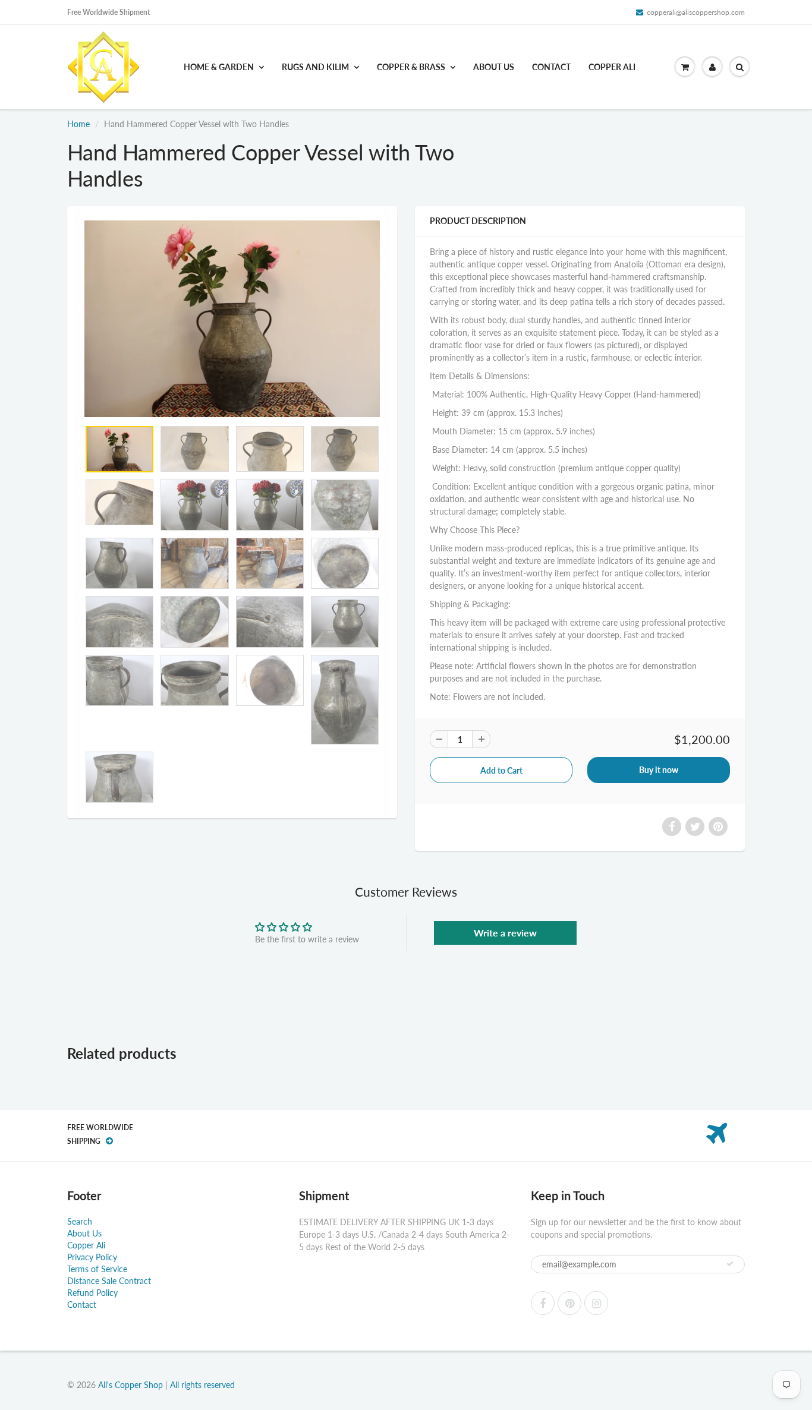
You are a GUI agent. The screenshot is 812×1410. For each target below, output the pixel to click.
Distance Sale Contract (109, 1281)
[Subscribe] (730, 1263)
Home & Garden (219, 67)
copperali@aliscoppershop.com (696, 12)
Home (78, 124)
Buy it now (658, 770)
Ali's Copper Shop (130, 1385)
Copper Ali (611, 67)
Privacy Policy (92, 1257)
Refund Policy (92, 1293)
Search (79, 1221)
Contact (551, 67)
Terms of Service (97, 1269)
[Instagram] (596, 1303)
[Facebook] (543, 1303)
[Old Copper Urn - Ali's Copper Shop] (232, 318)
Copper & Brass (411, 67)
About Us (493, 67)
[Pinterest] (569, 1303)
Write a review (505, 932)
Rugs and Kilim (315, 67)
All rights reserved (202, 1385)
